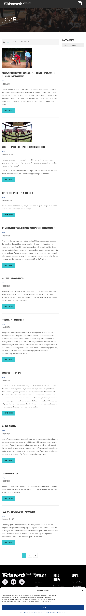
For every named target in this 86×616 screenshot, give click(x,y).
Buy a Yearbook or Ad (59, 587)
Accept (43, 608)
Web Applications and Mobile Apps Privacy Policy (49, 613)
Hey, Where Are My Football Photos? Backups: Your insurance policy (28, 228)
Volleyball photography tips (13, 319)
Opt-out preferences (26, 613)
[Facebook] (13, 582)
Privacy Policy (77, 582)
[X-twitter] (22, 582)
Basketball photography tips (13, 278)
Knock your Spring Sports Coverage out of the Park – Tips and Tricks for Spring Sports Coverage (28, 75)
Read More (8, 110)
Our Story (38, 582)
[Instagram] (5, 582)
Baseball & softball (9, 426)
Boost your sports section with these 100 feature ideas (23, 147)
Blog (36, 587)
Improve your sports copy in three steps (17, 192)
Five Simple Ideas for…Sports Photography (18, 511)
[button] (83, 590)
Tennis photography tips (11, 372)
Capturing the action (10, 473)
